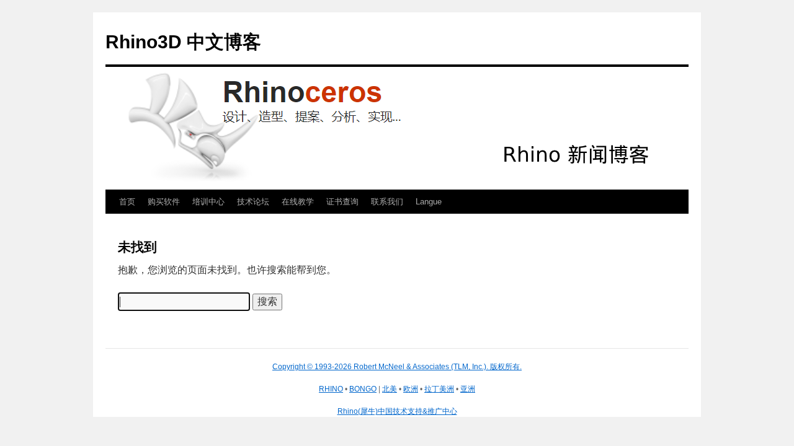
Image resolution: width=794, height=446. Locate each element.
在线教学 (298, 201)
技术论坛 (253, 201)
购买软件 (164, 201)
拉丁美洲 (439, 389)
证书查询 (342, 201)
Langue (429, 201)
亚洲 (467, 389)
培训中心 (208, 201)
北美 (389, 389)
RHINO (331, 389)
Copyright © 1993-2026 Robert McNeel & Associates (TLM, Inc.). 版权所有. (397, 366)
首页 (127, 201)
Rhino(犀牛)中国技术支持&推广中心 (397, 411)
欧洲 (410, 389)
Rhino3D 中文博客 (183, 42)
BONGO (363, 389)
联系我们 (387, 201)
